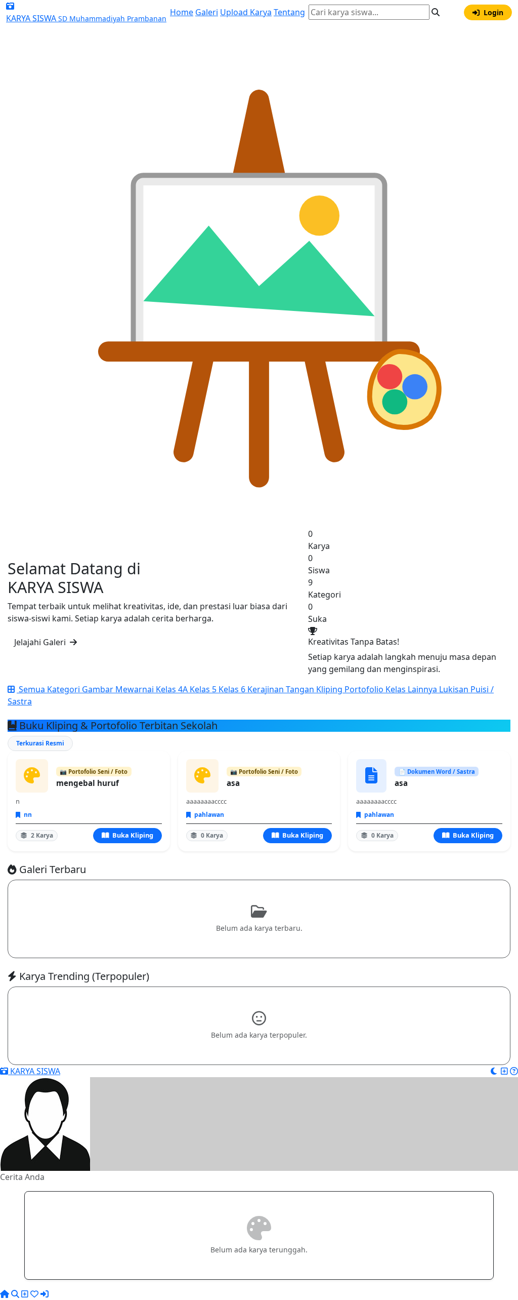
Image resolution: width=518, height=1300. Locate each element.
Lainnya (423, 689)
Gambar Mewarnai (119, 689)
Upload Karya (246, 12)
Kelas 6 (233, 689)
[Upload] (24, 1293)
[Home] (4, 1293)
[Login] (44, 1293)
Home (181, 12)
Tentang (289, 12)
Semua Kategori (49, 689)
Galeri (206, 12)
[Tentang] (514, 1071)
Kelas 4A (173, 689)
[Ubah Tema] (451, 12)
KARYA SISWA (34, 1071)
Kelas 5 (204, 689)
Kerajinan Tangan (281, 689)
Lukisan (454, 689)
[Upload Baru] (504, 1071)
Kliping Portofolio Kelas (362, 689)
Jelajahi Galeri (41, 642)
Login (492, 12)
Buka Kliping (132, 835)
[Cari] (15, 1293)
